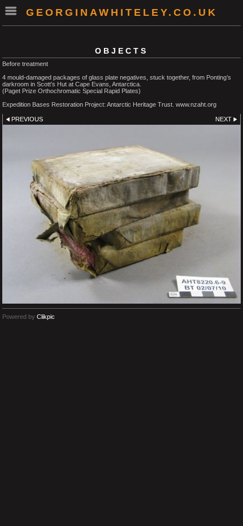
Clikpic (46, 316)
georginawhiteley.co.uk (122, 12)
